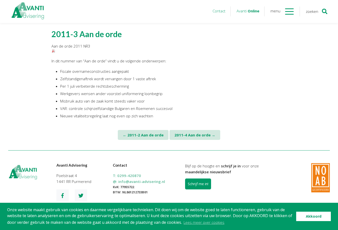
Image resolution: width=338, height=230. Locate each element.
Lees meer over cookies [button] (204, 222)
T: (127, 175)
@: (139, 181)
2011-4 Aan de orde (194, 134)
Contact (219, 10)
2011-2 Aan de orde (143, 134)
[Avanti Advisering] (28, 11)
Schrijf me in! (198, 183)
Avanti (248, 10)
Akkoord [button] (313, 216)
